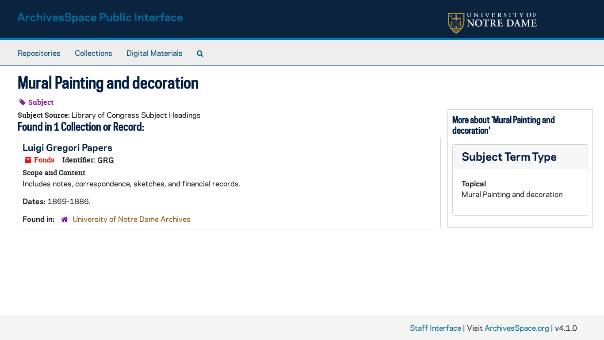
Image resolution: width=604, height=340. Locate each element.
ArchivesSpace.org (517, 327)
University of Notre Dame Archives (132, 219)
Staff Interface (435, 327)
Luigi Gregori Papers (67, 147)
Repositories (39, 53)
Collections (93, 53)
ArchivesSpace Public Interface (100, 16)
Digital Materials (154, 53)
